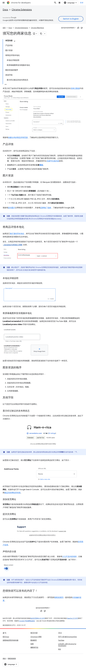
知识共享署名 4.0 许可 (37, 618)
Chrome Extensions (22, 9)
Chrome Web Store (37, 28)
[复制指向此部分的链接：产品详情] (15, 144)
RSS (59, 649)
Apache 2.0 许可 (72, 618)
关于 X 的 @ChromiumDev (67, 637)
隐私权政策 (12, 658)
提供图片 (11, 208)
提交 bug (6, 637)
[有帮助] (78, 28)
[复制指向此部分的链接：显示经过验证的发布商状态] (32, 411)
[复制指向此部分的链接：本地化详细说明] (20, 278)
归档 (32, 644)
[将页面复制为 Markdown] (41, 34)
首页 (4, 28)
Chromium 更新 (36, 637)
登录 (81, 3)
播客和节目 (34, 647)
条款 (4, 658)
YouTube (61, 640)
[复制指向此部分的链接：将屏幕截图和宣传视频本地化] (34, 313)
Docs (5, 9)
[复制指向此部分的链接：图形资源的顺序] (24, 367)
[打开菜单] (3, 2)
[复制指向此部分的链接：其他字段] (15, 397)
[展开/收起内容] (14, 41)
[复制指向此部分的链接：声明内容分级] (18, 551)
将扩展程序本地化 (17, 234)
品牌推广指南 (45, 208)
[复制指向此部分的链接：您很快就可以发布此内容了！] (40, 591)
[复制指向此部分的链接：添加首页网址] (18, 499)
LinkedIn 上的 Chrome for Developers (67, 645)
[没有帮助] (81, 28)
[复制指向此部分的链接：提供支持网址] (18, 514)
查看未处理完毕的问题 (10, 640)
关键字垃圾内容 (53, 161)
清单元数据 (75, 88)
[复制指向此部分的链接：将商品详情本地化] (26, 227)
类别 (41, 165)
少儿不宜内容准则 (69, 556)
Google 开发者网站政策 (27, 621)
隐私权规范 (59, 597)
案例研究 (33, 640)
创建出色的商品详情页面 (18, 137)
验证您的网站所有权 (12, 493)
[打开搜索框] (55, 2)
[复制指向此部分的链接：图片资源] (15, 175)
